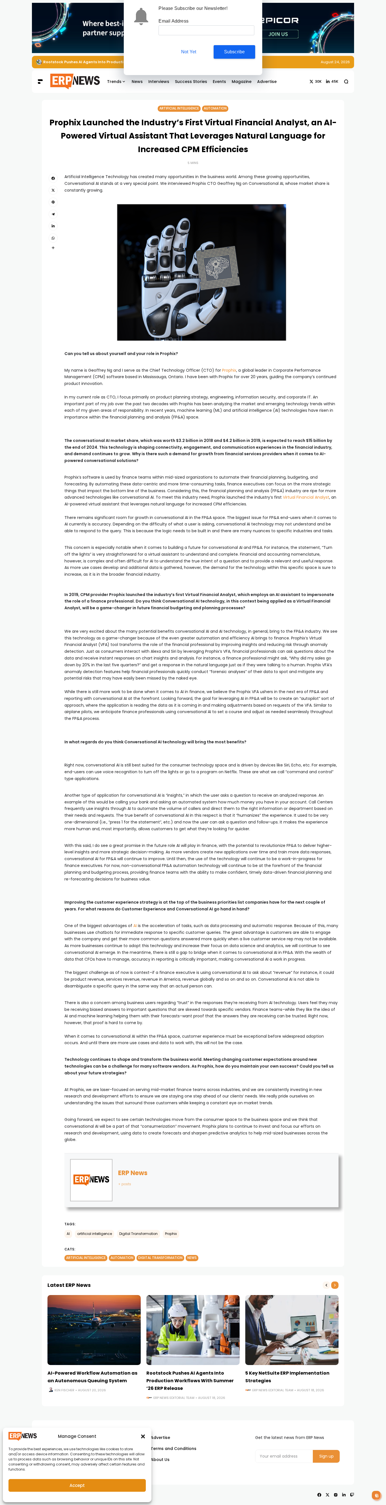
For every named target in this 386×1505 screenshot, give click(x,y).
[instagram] (336, 1495)
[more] (53, 248)
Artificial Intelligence (179, 108)
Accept (77, 1485)
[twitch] (352, 1495)
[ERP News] (71, 81)
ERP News (133, 1173)
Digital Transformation (138, 1234)
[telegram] (53, 214)
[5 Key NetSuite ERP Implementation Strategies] (39, 62)
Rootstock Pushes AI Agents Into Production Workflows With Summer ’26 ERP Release (190, 1381)
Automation (215, 108)
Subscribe (234, 51)
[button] (143, 1436)
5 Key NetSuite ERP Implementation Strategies (88, 62)
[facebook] (53, 178)
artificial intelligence (94, 1234)
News (192, 1258)
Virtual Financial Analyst (306, 497)
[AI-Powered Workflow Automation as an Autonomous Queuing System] (94, 1330)
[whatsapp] (53, 237)
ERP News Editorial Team (173, 1398)
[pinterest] (53, 202)
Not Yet (188, 51)
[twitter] (53, 190)
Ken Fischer (64, 1390)
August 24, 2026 (335, 62)
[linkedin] (53, 226)
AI (135, 925)
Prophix (229, 370)
